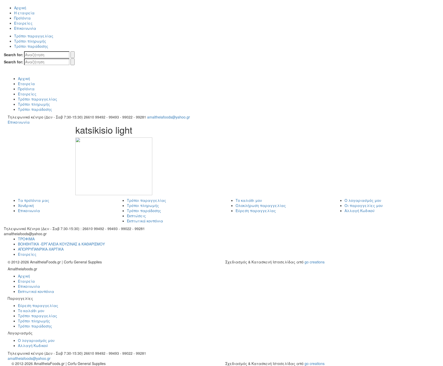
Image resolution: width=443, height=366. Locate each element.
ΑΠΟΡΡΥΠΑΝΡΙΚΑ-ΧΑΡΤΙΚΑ (41, 249)
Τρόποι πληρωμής (30, 41)
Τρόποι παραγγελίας (33, 35)
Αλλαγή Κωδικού (360, 210)
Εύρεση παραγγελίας (256, 210)
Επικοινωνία (25, 28)
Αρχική (20, 7)
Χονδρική (26, 205)
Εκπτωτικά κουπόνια (145, 220)
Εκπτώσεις (136, 215)
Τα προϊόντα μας (33, 200)
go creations (315, 261)
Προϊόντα (22, 18)
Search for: (13, 54)
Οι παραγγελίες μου (364, 205)
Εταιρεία (26, 83)
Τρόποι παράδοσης (31, 46)
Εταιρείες (23, 23)
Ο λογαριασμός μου (363, 200)
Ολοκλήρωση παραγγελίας (261, 205)
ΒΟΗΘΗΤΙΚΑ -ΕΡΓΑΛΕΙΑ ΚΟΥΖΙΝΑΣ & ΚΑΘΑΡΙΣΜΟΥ (61, 243)
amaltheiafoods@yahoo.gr (168, 117)
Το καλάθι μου (249, 200)
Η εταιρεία (24, 12)
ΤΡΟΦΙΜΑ (26, 238)
